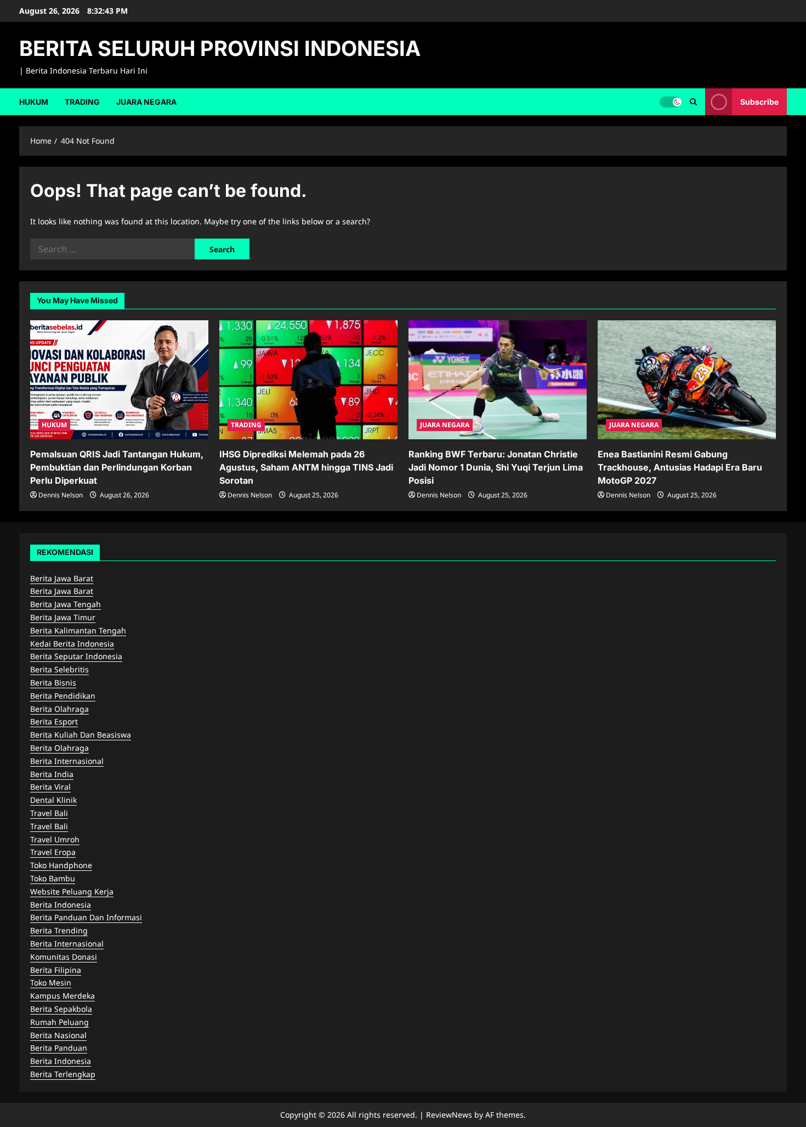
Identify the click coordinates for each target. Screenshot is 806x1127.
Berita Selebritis (59, 669)
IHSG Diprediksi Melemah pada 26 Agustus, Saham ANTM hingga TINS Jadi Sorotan (306, 467)
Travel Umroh (55, 839)
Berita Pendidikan (62, 695)
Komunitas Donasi (63, 957)
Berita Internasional (67, 761)
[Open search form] (693, 101)
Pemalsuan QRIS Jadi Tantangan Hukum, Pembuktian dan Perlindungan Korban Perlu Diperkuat (116, 467)
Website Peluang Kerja (71, 891)
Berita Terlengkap (62, 1074)
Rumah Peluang (59, 1022)
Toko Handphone (61, 865)
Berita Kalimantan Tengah (78, 630)
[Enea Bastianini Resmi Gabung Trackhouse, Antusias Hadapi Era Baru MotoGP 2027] (687, 379)
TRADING (82, 101)
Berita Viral (50, 786)
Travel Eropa (53, 852)
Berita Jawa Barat (61, 578)
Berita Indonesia (60, 904)
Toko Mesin (50, 982)
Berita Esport (54, 721)
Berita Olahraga (59, 709)
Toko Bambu (52, 878)
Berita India (51, 774)
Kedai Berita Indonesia (72, 643)
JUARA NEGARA (146, 101)
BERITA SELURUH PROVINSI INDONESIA (220, 48)
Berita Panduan (58, 1048)
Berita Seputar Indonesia (76, 656)
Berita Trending (59, 930)
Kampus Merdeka (62, 995)
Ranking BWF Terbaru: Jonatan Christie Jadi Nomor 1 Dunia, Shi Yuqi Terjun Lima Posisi (495, 467)
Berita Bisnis (53, 682)
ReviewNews (449, 1114)
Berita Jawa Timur (62, 617)
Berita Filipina (55, 970)
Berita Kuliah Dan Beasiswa (80, 734)
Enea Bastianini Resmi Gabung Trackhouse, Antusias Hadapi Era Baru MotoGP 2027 (680, 467)
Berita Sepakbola (61, 1009)
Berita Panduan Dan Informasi (86, 917)
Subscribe (759, 101)
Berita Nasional (58, 1035)
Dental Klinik (53, 800)
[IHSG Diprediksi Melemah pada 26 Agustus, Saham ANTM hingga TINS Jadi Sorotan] (308, 379)
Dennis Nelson (60, 495)
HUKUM (33, 101)
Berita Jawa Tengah (65, 604)
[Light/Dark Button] (671, 101)
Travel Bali (49, 813)
